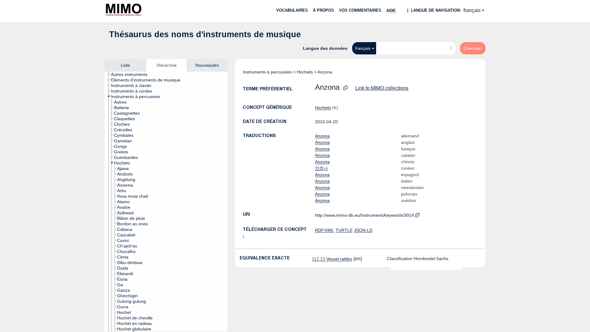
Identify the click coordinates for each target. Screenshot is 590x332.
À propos (323, 10)
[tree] (165, 201)
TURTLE (344, 230)
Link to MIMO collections (381, 88)
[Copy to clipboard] (345, 88)
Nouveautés (207, 65)
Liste (125, 65)
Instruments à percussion (267, 71)
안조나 (321, 168)
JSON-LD (363, 230)
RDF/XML (324, 230)
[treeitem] (132, 74)
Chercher (473, 48)
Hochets (305, 71)
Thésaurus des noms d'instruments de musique (205, 34)
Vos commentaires (360, 10)
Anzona (322, 135)
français (472, 10)
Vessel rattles (332, 258)
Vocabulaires (292, 10)
